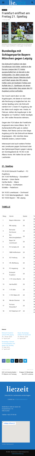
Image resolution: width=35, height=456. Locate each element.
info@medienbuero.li (21, 399)
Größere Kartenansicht (8, 444)
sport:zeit (9, 7)
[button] (3, 2)
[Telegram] (25, 361)
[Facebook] (4, 361)
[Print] (21, 361)
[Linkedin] (12, 361)
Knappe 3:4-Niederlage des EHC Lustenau (26, 373)
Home (3, 7)
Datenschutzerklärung (17, 454)
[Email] (16, 361)
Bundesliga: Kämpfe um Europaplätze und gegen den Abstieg (8, 343)
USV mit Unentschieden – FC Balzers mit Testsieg (9, 373)
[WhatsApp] (8, 361)
